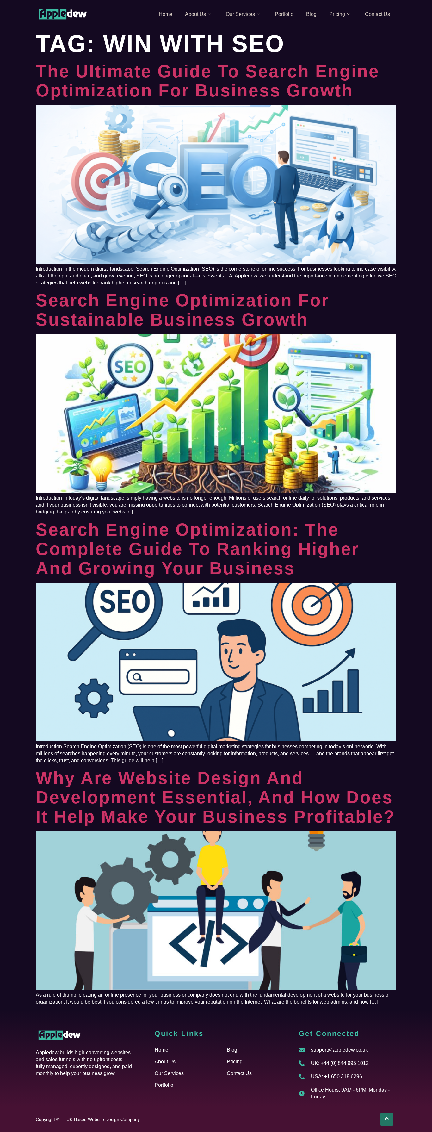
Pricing (337, 14)
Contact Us (377, 14)
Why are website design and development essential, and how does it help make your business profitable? (215, 797)
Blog (311, 14)
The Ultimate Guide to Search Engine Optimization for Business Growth (208, 80)
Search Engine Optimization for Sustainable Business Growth (182, 309)
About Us (195, 14)
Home (165, 14)
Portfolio (284, 14)
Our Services (240, 14)
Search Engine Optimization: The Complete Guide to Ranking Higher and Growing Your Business (197, 549)
